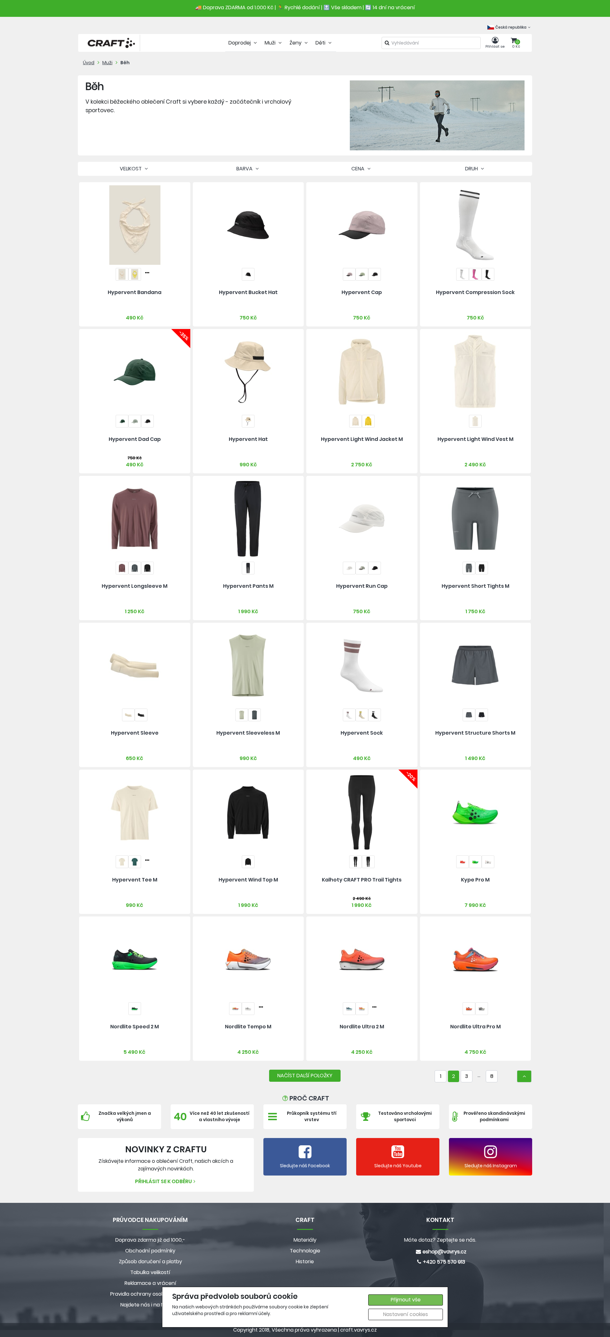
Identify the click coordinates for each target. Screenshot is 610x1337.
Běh (125, 62)
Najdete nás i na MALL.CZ (150, 1304)
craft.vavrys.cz (358, 1330)
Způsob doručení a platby (150, 1261)
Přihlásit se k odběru (163, 1181)
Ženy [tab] (296, 42)
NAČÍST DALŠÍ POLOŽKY (304, 1075)
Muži (107, 62)
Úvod (88, 62)
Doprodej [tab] (240, 42)
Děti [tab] (321, 42)
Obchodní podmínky (150, 1250)
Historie (305, 1261)
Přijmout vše (406, 1299)
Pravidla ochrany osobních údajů (150, 1294)
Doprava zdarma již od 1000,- (150, 1240)
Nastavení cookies (405, 1314)
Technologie (305, 1250)
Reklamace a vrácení (150, 1283)
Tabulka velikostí (150, 1272)
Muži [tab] (271, 42)
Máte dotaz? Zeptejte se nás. (440, 1240)
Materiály (305, 1240)
